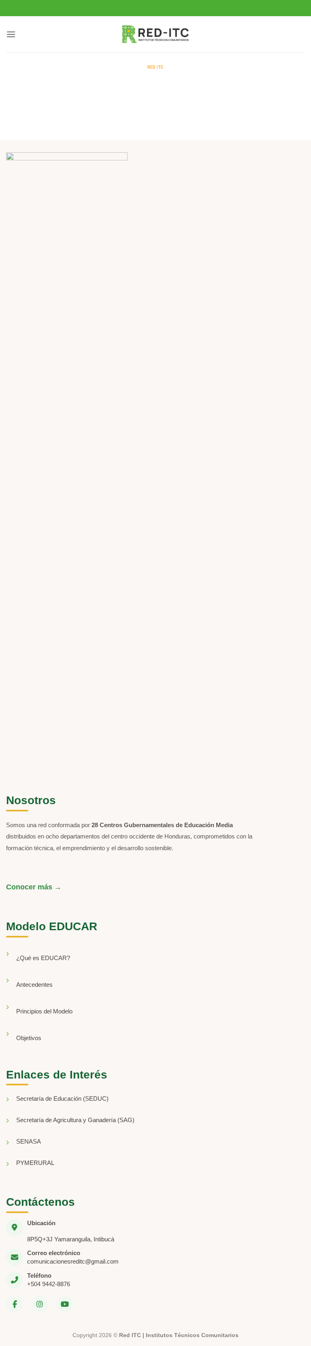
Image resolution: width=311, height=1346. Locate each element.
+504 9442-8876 (48, 1284)
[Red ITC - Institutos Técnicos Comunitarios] (155, 34)
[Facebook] (14, 1304)
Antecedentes (34, 984)
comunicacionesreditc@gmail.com (73, 1261)
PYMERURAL (35, 1162)
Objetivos (28, 1037)
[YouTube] (64, 1304)
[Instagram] (39, 1304)
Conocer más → (34, 887)
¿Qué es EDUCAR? (43, 957)
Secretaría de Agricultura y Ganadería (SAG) (75, 1119)
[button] (11, 34)
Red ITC (155, 67)
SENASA (28, 1141)
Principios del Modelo (44, 1011)
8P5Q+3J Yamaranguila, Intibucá (70, 1239)
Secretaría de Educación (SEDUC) (62, 1098)
